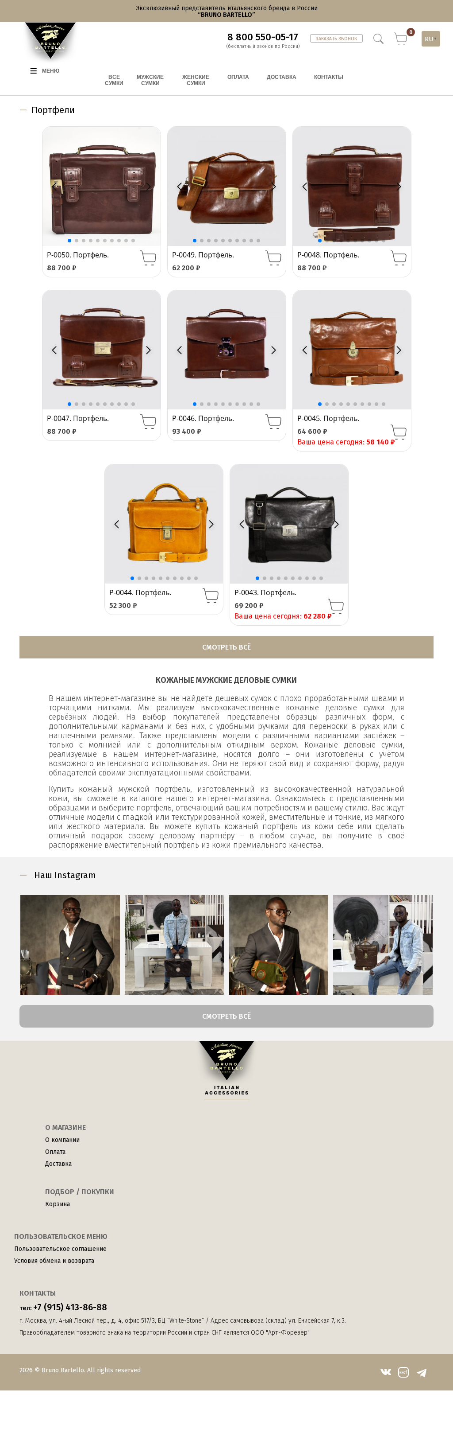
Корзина (57, 1204)
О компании (62, 1140)
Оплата (55, 1152)
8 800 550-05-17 (262, 37)
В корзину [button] (148, 258)
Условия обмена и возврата (54, 1261)
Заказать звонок (336, 39)
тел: (63, 1307)
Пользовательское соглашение (60, 1249)
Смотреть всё (226, 647)
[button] (148, 186)
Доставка (58, 1164)
